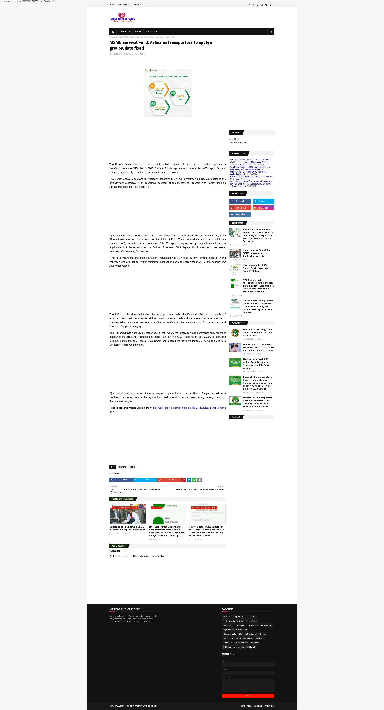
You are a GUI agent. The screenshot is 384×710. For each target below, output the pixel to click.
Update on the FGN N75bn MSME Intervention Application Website (127, 528)
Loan (225, 638)
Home (112, 5)
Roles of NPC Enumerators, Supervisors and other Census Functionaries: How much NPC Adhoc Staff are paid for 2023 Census (257, 383)
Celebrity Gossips (241, 643)
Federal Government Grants (234, 625)
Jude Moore (117, 54)
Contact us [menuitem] (151, 31)
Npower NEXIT (251, 621)
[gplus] (258, 4)
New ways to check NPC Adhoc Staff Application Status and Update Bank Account (256, 364)
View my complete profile (238, 143)
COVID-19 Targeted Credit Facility (259, 625)
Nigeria (118, 37)
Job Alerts (252, 617)
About (118, 5)
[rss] (253, 4)
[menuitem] (113, 31)
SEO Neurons (121, 706)
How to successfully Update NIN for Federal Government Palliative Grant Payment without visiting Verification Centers (207, 531)
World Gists (228, 643)
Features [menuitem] (123, 31)
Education (255, 643)
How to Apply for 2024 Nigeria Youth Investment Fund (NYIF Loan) (256, 268)
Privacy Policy (139, 5)
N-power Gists (240, 617)
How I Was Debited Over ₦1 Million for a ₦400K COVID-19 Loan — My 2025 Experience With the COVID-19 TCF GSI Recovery (249, 162)
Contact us (127, 5)
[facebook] (273, 4)
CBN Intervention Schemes (233, 621)
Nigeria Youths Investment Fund (235, 630)
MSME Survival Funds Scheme (241, 638)
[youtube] (262, 4)
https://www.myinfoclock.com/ (146, 706)
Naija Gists (122, 467)
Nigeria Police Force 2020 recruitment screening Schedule (245, 634)
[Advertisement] (168, 141)
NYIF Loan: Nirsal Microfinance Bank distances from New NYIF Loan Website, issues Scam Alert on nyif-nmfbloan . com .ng (166, 531)
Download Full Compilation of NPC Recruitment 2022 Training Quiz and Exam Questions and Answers (257, 402)
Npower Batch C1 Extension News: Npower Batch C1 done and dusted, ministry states (258, 347)
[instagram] (270, 4)
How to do (259, 638)
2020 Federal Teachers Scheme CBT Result (239, 647)
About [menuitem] (138, 31)
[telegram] (266, 4)
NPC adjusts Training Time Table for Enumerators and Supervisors (258, 332)
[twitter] (249, 4)
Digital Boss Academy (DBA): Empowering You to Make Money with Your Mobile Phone (250, 168)
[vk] (240, 214)
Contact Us (258, 706)
